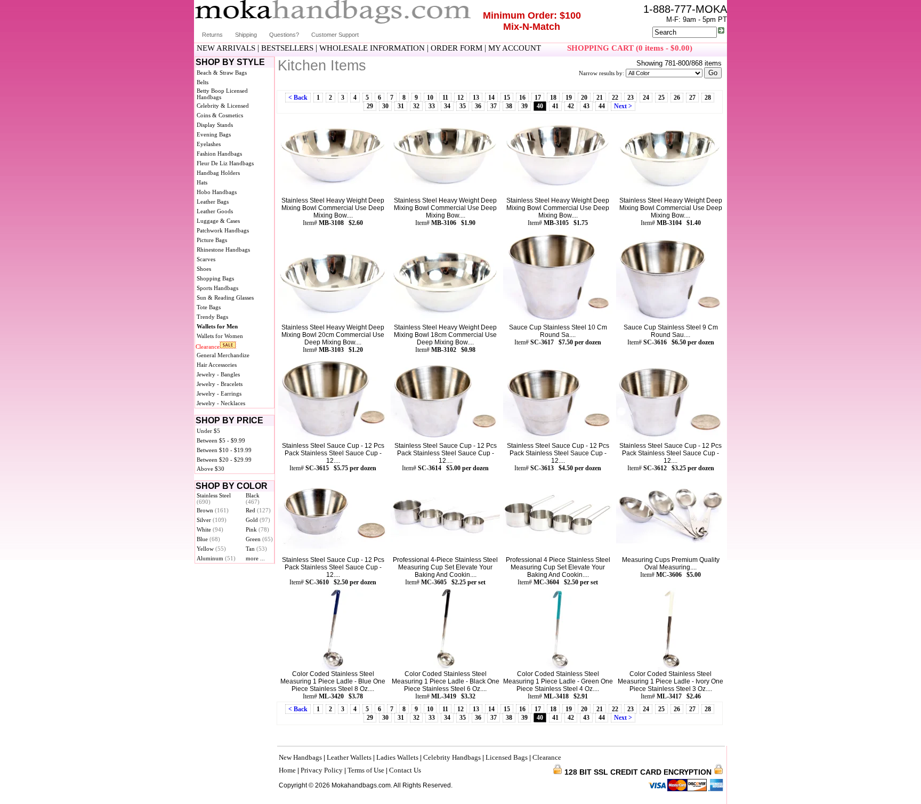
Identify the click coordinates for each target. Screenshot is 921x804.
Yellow (211, 548)
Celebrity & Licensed (223, 105)
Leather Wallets (349, 757)
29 (370, 106)
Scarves (206, 259)
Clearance (208, 346)
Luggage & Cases (218, 221)
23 (630, 97)
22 (615, 97)
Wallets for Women (220, 336)
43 (586, 106)
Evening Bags (214, 134)
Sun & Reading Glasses (225, 297)
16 (522, 97)
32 (416, 106)
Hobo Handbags (217, 192)
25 (661, 97)
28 (708, 97)
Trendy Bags (212, 316)
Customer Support (335, 34)
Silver (212, 520)
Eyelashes (209, 144)
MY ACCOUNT (514, 48)
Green (259, 539)
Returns (212, 34)
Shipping (246, 34)
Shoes (204, 269)
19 (568, 97)
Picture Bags (212, 240)
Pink (257, 529)
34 (447, 106)
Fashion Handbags (219, 153)
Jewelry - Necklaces (221, 403)
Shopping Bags (215, 278)
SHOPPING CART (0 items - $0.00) (629, 48)
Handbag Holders (218, 173)
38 (509, 106)
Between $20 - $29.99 (224, 459)
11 (445, 97)
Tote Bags (209, 307)
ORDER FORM (456, 48)
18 (553, 97)
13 (476, 97)
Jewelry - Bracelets (220, 384)
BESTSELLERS (287, 48)
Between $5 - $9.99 (221, 440)
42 (571, 106)
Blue (208, 539)
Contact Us (405, 770)
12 (460, 97)
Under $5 (208, 431)
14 (491, 97)
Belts (202, 82)
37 (493, 106)
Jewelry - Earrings (219, 393)
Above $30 (210, 468)
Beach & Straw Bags (222, 72)
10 (430, 97)
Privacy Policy (322, 770)
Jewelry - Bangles (218, 374)
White (210, 529)
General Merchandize (223, 355)
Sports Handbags (217, 288)
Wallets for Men (217, 326)
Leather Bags (213, 201)
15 (507, 97)
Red (258, 510)
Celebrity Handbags (452, 757)
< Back (298, 97)
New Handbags (300, 757)
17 (538, 97)
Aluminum (216, 558)
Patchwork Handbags (223, 230)
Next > (623, 106)
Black (253, 498)
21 (599, 97)
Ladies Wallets (397, 757)
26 (677, 97)
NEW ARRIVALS (226, 48)
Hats (202, 182)
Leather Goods (215, 211)
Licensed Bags (507, 757)
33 (432, 106)
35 (462, 106)
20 (584, 97)
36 (478, 106)
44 (602, 106)
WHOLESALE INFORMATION (372, 48)
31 (401, 106)
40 (540, 106)
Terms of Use (366, 770)
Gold (258, 520)
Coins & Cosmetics (220, 115)
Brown (213, 510)
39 (524, 106)
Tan (256, 548)
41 (555, 106)
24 (646, 97)
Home (287, 770)
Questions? (284, 34)
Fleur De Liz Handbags (225, 163)
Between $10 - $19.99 (224, 450)
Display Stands (215, 125)
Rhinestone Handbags (223, 249)
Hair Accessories (217, 364)
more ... (255, 558)
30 (385, 106)
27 (692, 97)
